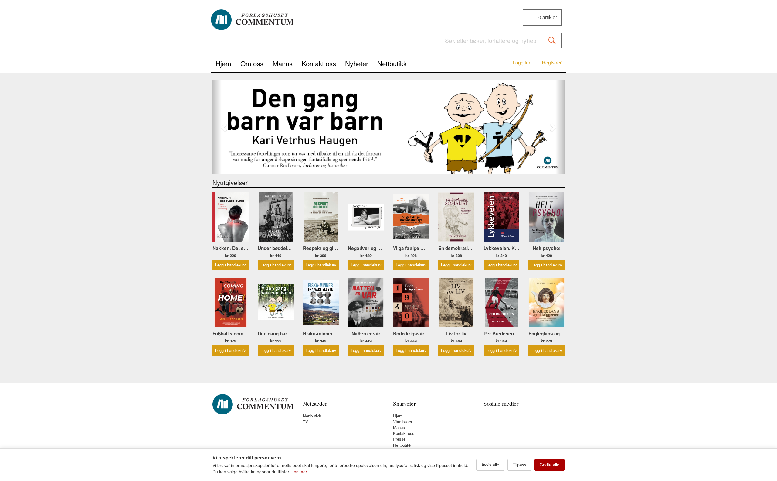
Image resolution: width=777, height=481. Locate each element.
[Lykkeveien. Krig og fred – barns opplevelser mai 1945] (502, 217)
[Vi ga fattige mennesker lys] (411, 217)
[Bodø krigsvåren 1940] (411, 302)
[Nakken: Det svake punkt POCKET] (230, 217)
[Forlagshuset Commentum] (252, 19)
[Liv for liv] (456, 302)
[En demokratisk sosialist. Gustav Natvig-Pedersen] (456, 217)
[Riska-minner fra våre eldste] (321, 302)
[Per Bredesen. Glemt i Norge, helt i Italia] (502, 302)
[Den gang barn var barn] (388, 127)
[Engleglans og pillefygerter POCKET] (546, 302)
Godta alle (549, 465)
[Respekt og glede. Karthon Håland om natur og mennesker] (321, 217)
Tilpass (519, 465)
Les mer (299, 472)
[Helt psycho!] (546, 217)
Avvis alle (490, 465)
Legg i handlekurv (230, 265)
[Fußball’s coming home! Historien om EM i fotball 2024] (230, 302)
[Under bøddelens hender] (276, 217)
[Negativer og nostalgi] (366, 217)
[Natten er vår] (366, 302)
